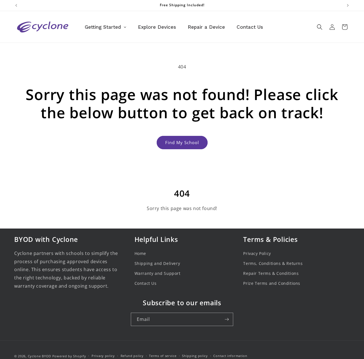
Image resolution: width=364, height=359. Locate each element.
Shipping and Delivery (157, 263)
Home (140, 253)
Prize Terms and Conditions (271, 283)
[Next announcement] (348, 5)
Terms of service (162, 356)
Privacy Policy (257, 253)
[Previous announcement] (16, 5)
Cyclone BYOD (39, 356)
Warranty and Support (158, 273)
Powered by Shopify (69, 356)
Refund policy (132, 356)
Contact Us (146, 283)
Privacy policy (103, 356)
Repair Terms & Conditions (271, 273)
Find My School (182, 142)
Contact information (230, 356)
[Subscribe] (226, 319)
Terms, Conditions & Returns (273, 263)
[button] (319, 27)
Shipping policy (195, 356)
